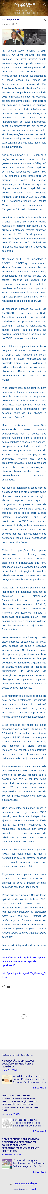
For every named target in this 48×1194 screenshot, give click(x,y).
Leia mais (39, 1088)
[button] (44, 20)
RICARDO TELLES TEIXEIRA (24, 5)
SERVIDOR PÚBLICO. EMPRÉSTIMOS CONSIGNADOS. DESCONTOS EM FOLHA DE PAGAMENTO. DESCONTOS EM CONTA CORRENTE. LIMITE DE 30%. (20, 1145)
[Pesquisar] (44, 5)
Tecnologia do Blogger (25, 1184)
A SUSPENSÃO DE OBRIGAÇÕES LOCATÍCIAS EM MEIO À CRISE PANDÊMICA (18, 1063)
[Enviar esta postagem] (8, 987)
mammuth (32, 1189)
